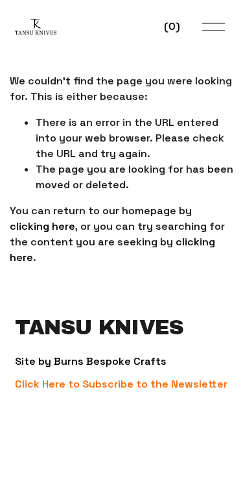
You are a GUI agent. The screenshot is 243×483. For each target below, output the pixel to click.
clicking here (42, 226)
